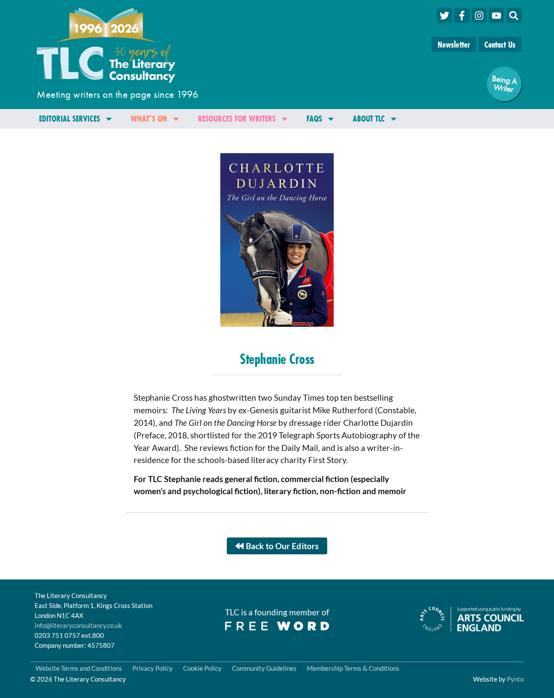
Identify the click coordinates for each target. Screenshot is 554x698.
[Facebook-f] (461, 15)
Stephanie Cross (277, 358)
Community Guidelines (264, 668)
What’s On (149, 118)
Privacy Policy (152, 668)
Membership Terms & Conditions (353, 668)
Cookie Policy (202, 668)
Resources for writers (237, 118)
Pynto (515, 679)
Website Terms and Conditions (78, 668)
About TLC (369, 118)
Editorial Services (69, 118)
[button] (514, 15)
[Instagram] (479, 15)
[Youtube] (496, 15)
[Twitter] (444, 15)
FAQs (314, 118)
